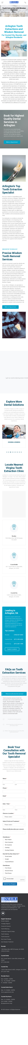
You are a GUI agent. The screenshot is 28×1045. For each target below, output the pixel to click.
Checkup (7, 847)
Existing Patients (9, 850)
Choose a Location (8, 813)
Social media (8, 856)
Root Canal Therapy (6, 939)
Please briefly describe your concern (13, 829)
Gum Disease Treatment (7, 942)
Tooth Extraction (5, 936)
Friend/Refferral (9, 861)
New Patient (8, 839)
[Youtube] (3, 913)
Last (16, 784)
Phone (5, 788)
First (4, 784)
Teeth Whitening (5, 928)
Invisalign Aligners (5, 923)
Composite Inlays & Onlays (8, 931)
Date (4, 809)
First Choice (8, 868)
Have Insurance (9, 842)
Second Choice (9, 870)
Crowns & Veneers (6, 926)
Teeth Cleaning (5, 934)
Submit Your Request (10, 884)
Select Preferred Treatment (11, 821)
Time (16, 809)
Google (7, 859)
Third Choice (8, 873)
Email (5, 796)
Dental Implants (5, 921)
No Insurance (8, 845)
